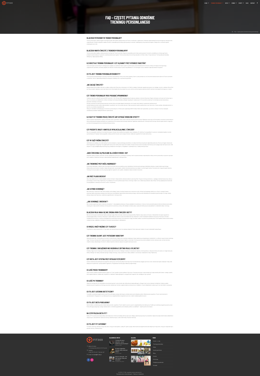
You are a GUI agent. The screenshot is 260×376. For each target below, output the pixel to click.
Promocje (155, 359)
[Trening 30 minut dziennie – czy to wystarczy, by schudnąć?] (111, 342)
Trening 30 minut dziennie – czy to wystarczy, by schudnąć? (121, 342)
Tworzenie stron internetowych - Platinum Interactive (130, 374)
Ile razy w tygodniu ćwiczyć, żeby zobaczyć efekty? (121, 350)
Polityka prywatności (158, 362)
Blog (154, 353)
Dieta (154, 347)
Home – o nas (156, 341)
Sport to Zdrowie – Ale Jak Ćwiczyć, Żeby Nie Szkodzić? (121, 358)
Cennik (155, 356)
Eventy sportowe (157, 350)
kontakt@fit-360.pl (97, 354)
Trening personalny (158, 344)
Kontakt (155, 365)
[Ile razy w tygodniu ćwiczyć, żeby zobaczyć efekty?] (111, 351)
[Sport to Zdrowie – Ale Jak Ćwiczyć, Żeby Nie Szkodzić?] (111, 359)
